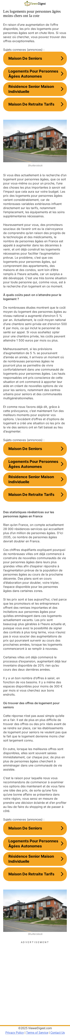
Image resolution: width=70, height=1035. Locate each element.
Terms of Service (37, 1032)
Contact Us (57, 1032)
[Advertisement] (35, 979)
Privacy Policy (14, 1032)
